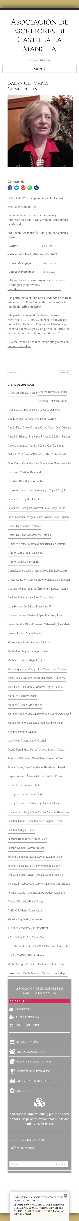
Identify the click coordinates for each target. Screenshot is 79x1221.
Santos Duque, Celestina (50, 892)
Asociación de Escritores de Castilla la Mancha (40, 35)
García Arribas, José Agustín (52, 517)
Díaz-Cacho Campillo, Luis (24, 463)
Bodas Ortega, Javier (20, 418)
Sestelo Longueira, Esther (22, 856)
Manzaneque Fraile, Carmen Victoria (29, 642)
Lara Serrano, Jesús (19, 606)
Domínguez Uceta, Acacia (55, 463)
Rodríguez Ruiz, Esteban (22, 803)
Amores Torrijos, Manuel (52, 391)
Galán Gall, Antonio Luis (49, 964)
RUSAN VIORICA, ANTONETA (28, 928)
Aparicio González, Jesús (52, 400)
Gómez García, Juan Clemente (25, 552)
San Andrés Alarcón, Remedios (50, 812)
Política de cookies (39, 1211)
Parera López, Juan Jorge (22, 767)
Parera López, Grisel (51, 758)
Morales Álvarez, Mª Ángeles (25, 704)
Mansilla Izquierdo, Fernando (25, 919)
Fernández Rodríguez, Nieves (25, 508)
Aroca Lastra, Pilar (18, 409)
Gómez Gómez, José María (23, 561)
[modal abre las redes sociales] (36, 187)
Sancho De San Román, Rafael (26, 847)
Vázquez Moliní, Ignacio (48, 874)
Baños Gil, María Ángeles (44, 409)
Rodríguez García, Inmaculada (25, 794)
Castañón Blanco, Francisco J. (25, 436)
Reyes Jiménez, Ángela (21, 776)
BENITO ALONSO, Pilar (23, 946)
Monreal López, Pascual (49, 686)
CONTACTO (18, 1000)
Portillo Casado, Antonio (22, 892)
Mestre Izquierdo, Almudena (49, 677)
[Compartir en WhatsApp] (29, 187)
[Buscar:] (39, 372)
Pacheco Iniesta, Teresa (50, 749)
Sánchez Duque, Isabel (21, 821)
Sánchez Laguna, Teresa (48, 821)
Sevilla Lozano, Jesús (49, 856)
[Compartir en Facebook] (10, 187)
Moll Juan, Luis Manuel (21, 686)
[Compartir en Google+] (23, 187)
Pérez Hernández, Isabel (51, 767)
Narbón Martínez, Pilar (49, 722)
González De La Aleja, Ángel (25, 570)
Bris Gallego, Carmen (44, 418)
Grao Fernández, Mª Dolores (53, 579)
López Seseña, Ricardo (21, 624)
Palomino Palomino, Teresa (23, 758)
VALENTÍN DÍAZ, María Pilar (26, 937)
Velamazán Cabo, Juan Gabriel (25, 883)
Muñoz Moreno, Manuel (22, 722)
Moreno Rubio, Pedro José (55, 713)
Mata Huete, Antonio (55, 669)
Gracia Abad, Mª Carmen (22, 579)
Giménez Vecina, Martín (22, 543)
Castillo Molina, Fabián (56, 436)
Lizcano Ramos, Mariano (22, 615)
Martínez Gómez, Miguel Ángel (26, 660)
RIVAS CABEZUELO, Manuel (26, 955)
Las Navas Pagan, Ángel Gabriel (27, 740)
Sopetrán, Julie (51, 865)
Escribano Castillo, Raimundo (25, 472)
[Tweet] (16, 187)
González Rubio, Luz (54, 570)
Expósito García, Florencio (23, 490)
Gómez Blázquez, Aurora (50, 543)
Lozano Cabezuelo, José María (52, 624)
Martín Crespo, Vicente (21, 964)
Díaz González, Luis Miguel (49, 454)
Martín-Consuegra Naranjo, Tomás (28, 651)
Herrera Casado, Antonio (53, 588)
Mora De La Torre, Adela (22, 695)
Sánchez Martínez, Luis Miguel (49, 973)
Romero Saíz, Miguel (20, 812)
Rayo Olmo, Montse (19, 973)
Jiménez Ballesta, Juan (21, 597)
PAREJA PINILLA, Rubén (54, 946)
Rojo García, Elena (48, 803)
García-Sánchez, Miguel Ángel (26, 901)
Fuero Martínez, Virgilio (22, 517)
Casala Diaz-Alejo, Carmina (24, 427)
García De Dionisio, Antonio (24, 526)
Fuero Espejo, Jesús (53, 508)
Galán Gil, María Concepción (25, 910)
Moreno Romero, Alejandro (24, 713)
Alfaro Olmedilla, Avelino (23, 392)
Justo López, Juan (44, 597)
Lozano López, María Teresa (24, 633)
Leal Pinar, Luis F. (40, 606)
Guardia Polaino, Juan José (23, 588)
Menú (39, 69)
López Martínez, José (49, 615)
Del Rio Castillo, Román (49, 776)
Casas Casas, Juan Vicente (55, 427)
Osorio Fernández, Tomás (22, 749)
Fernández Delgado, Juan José (25, 499)
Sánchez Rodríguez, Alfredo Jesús (27, 838)
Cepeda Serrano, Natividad (23, 445)
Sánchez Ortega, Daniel (21, 830)
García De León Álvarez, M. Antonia (29, 534)
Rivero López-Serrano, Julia (24, 785)
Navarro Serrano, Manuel (22, 731)
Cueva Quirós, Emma (51, 445)
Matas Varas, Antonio (20, 677)
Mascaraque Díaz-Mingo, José (25, 669)
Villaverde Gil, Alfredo (56, 883)
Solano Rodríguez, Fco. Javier (25, 865)
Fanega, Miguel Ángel (52, 490)
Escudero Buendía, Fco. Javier (25, 481)
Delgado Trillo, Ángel (20, 454)
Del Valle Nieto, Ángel (21, 874)
